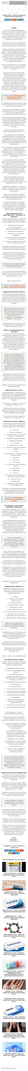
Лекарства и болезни (8, 2)
